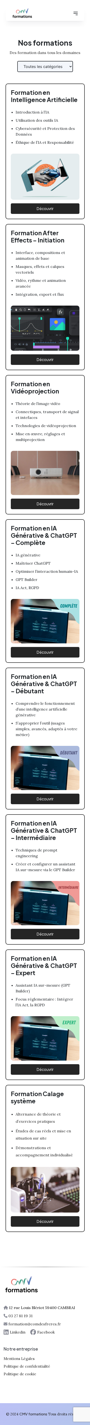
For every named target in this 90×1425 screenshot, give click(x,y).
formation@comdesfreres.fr (34, 1324)
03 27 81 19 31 (20, 1315)
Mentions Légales (19, 1358)
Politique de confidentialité (27, 1366)
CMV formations (33, 1414)
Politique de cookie (20, 1374)
